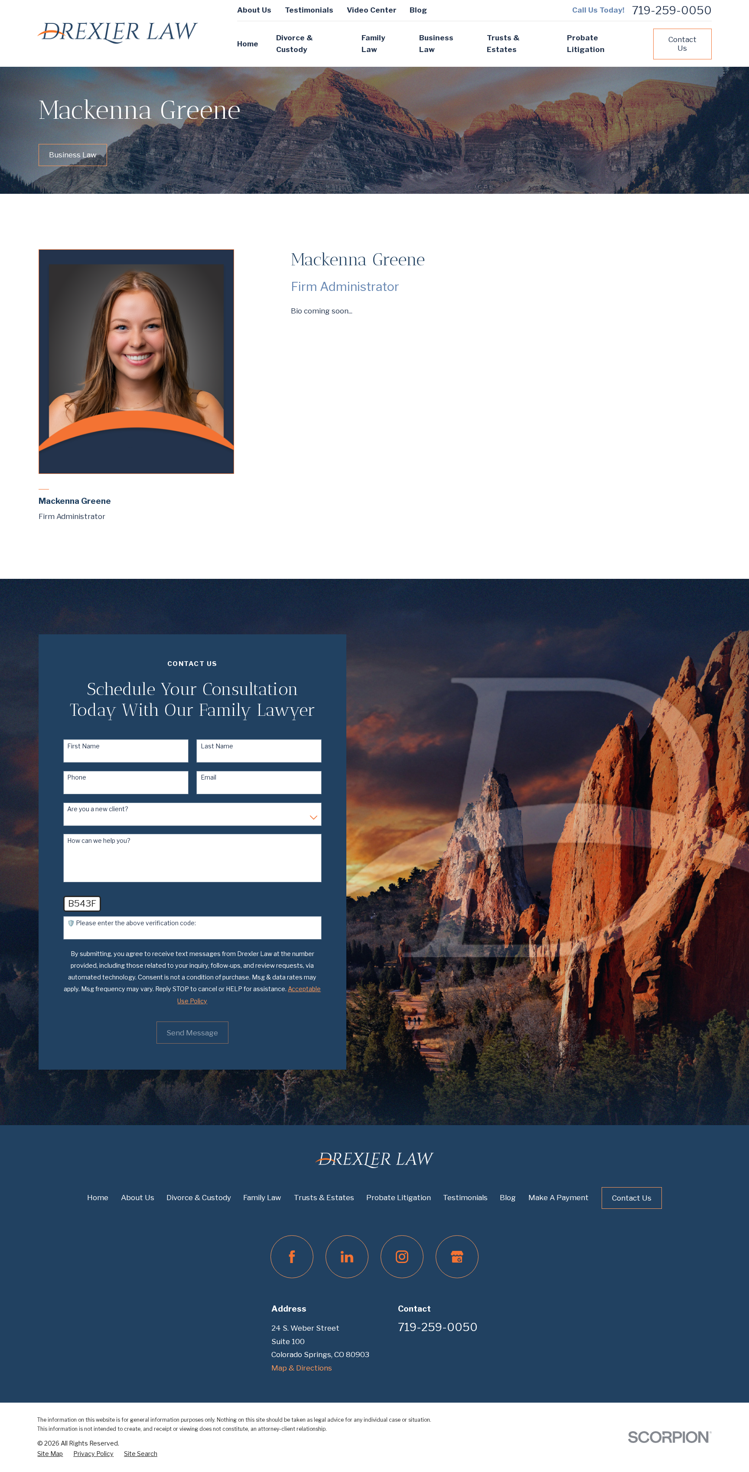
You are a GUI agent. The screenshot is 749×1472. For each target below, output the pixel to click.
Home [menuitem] (247, 43)
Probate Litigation (398, 1197)
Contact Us (682, 43)
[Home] (117, 33)
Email (208, 777)
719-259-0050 (672, 10)
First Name (83, 746)
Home (97, 1197)
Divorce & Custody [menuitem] (294, 43)
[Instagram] (402, 1256)
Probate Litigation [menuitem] (586, 43)
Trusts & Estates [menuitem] (503, 43)
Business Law (73, 154)
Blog (418, 10)
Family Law (262, 1197)
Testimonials (309, 10)
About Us (254, 10)
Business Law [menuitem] (436, 43)
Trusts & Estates (324, 1197)
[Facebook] (291, 1256)
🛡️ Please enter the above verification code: (131, 923)
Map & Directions (301, 1368)
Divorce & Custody (198, 1197)
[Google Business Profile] (457, 1256)
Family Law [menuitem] (373, 43)
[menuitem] (50, 1454)
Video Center (372, 10)
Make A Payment (558, 1197)
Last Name (217, 746)
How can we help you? (98, 840)
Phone (76, 777)
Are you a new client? (97, 809)
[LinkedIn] (347, 1256)
